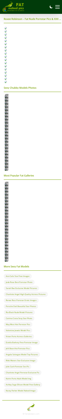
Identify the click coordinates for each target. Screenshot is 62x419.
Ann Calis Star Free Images (18, 276)
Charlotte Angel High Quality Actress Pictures (26, 294)
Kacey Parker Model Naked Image (21, 390)
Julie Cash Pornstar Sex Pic (17, 366)
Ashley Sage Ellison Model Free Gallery (23, 384)
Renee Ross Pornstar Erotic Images (21, 300)
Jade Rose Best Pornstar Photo (19, 282)
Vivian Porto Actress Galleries (19, 336)
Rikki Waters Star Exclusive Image (20, 360)
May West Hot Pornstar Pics (18, 324)
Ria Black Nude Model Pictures (19, 312)
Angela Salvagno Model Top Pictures (22, 354)
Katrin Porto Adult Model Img (18, 378)
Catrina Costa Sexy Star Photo (19, 318)
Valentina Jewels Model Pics (18, 330)
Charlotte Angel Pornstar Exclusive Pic (22, 372)
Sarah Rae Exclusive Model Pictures (21, 288)
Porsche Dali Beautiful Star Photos (21, 306)
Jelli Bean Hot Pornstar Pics (18, 348)
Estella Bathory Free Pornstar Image (22, 342)
